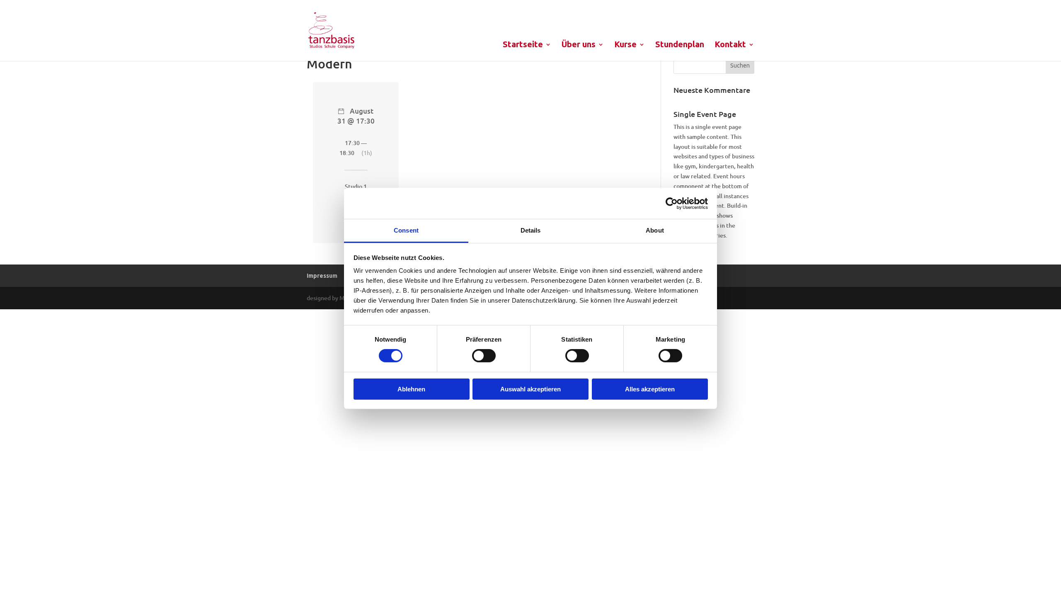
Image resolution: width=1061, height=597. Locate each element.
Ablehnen (411, 389)
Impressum (322, 275)
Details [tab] (531, 230)
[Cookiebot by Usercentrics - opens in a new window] (671, 203)
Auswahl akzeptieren (530, 389)
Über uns (579, 45)
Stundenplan (679, 45)
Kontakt (730, 45)
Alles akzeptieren (650, 389)
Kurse (625, 45)
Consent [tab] (406, 230)
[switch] (484, 355)
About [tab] (655, 230)
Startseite (523, 45)
